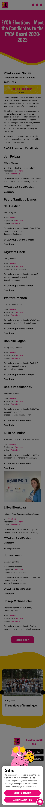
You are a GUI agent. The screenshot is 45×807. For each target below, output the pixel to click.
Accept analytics (22, 800)
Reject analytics (22, 793)
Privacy (15, 786)
